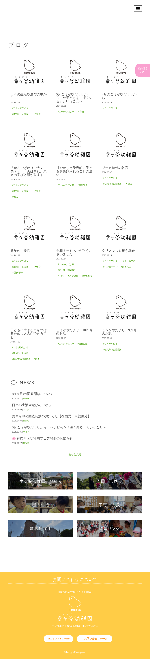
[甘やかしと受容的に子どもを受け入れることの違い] (75, 145)
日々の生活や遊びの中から (28, 96)
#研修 (37, 359)
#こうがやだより (20, 108)
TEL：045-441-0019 (58, 638)
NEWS (26, 398)
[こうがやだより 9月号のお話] (121, 307)
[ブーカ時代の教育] (121, 145)
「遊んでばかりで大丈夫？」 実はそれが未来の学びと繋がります (28, 171)
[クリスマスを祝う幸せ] (121, 228)
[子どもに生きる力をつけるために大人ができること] (29, 307)
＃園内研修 (17, 272)
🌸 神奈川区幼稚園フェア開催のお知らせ (42, 438)
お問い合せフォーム (96, 638)
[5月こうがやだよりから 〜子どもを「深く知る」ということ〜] (75, 71)
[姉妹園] (109, 536)
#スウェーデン (110, 267)
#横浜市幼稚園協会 (21, 359)
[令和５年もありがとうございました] (75, 228)
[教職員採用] (40, 536)
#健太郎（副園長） (21, 114)
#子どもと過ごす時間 (68, 276)
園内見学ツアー (143, 70)
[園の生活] (40, 512)
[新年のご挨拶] (29, 228)
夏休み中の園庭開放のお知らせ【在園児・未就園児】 (51, 416)
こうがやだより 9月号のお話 (119, 331)
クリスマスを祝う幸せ (118, 251)
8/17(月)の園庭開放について (32, 394)
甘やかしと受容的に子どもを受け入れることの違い (74, 171)
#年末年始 (87, 276)
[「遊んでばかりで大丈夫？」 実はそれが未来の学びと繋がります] (29, 145)
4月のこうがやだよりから (119, 96)
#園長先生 (82, 185)
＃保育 (37, 114)
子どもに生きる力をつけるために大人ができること (28, 333)
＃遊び (15, 196)
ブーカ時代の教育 (115, 168)
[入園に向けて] (109, 488)
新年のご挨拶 (20, 251)
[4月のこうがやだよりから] (121, 71)
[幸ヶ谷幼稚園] (75, 621)
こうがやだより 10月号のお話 (74, 331)
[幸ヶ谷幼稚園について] (40, 488)
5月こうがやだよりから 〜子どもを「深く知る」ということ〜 (74, 98)
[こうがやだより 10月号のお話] (75, 307)
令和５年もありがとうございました (74, 252)
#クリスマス (129, 261)
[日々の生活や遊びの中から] (29, 71)
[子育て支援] (109, 512)
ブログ (26, 409)
